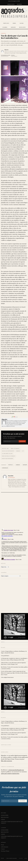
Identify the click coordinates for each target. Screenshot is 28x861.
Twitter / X (10, 464)
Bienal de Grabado (15, 448)
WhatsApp (25, 464)
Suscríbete (19, 4)
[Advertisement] (14, 595)
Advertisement (4, 847)
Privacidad (21, 858)
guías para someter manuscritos (10, 773)
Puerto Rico (6, 23)
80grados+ (3, 33)
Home (2, 844)
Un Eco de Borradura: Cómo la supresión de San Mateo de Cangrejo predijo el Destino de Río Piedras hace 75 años (14, 673)
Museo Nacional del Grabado (8, 456)
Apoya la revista (10, 4)
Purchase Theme (5, 851)
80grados (6, 49)
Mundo (14, 23)
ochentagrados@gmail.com (16, 770)
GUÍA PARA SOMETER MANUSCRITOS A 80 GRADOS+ (12, 822)
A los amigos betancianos (7, 677)
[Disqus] (14, 510)
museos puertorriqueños (7, 458)
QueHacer (13, 27)
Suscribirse (22, 441)
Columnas (4, 27)
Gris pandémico (5, 655)
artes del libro (5, 448)
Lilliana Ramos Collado (7, 453)
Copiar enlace (5, 467)
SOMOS (3, 819)
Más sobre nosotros (6, 761)
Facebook (18, 464)
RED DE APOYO (22, 27)
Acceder (25, 858)
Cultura (22, 23)
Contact (3, 849)
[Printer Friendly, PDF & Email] (14, 417)
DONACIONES (4, 815)
